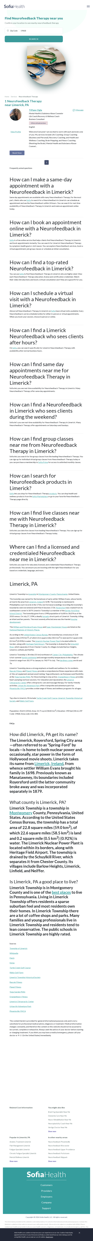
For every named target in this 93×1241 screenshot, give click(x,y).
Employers (46, 1196)
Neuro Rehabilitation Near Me (59, 1120)
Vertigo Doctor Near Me (57, 1127)
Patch (12, 958)
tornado (45, 616)
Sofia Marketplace (40, 496)
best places (61, 892)
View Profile (16, 132)
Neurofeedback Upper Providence (61, 1150)
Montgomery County (47, 594)
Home (7, 97)
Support (46, 1208)
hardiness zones (66, 660)
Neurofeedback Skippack (57, 1157)
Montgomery (21, 812)
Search (33, 39)
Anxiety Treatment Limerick (20, 1142)
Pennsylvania (62, 594)
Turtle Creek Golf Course (46, 698)
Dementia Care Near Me (57, 1116)
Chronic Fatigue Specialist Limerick (23, 1153)
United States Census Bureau (36, 634)
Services (14, 97)
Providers (46, 1190)
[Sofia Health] (14, 6)
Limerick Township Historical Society (25, 977)
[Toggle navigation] (88, 6)
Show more (52, 1131)
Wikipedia (14, 953)
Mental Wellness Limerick (19, 1157)
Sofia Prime (43, 462)
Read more (49, 1237)
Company (46, 1202)
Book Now (17, 153)
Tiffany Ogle (35, 110)
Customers (46, 1185)
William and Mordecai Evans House (28, 627)
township (32, 594)
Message (79, 110)
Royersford (61, 607)
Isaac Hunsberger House (56, 627)
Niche (12, 963)
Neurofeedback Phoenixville (59, 1142)
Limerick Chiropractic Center (22, 1001)
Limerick (32, 602)
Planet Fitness (32, 671)
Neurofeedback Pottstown (58, 1153)
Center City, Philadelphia (62, 654)
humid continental (29, 657)
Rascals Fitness (16, 671)
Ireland (40, 602)
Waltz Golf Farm (27, 701)
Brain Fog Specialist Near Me (59, 1112)
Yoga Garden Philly (22, 677)
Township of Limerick (18, 948)
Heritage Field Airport (35, 644)
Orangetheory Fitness (67, 677)
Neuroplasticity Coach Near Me (60, 1124)
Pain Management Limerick (20, 1146)
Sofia (29, 200)
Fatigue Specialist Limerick (20, 1150)
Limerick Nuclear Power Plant (47, 641)
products (53, 493)
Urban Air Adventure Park (29, 685)
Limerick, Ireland (49, 763)
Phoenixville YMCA (18, 688)
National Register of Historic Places (24, 630)
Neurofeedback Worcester (58, 1146)
